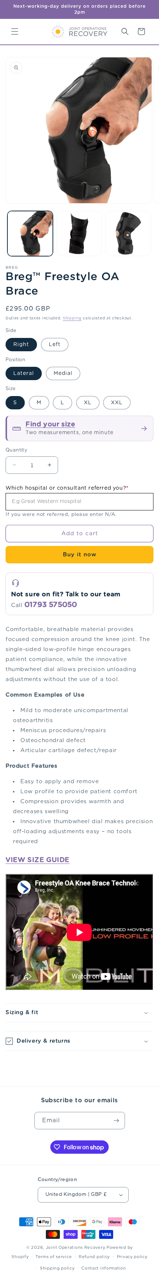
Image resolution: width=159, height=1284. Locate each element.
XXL (117, 402)
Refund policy (94, 1257)
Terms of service (53, 1257)
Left (55, 344)
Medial (63, 373)
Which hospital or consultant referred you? (67, 488)
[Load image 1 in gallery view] (30, 234)
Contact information (103, 1268)
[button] (15, 31)
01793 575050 (50, 605)
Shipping (72, 318)
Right (21, 344)
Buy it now (80, 554)
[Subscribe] (116, 1120)
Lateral (23, 373)
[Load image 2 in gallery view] (79, 234)
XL (88, 402)
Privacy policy (132, 1257)
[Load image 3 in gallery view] (128, 234)
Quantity (16, 450)
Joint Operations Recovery (75, 1248)
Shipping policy (57, 1268)
